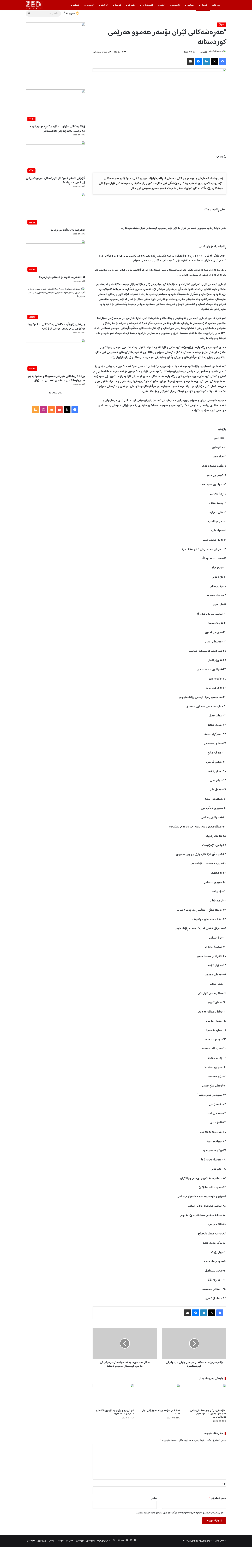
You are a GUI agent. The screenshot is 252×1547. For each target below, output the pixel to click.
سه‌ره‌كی (216, 5)
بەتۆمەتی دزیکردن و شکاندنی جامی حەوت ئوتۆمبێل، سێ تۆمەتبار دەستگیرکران (208, 1414)
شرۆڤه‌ (131, 5)
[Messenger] (198, 61)
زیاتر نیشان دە (55, 393)
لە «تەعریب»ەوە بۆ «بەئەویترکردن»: (62, 277)
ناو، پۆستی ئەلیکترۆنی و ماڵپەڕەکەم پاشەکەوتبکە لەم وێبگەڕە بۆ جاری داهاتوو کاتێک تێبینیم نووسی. (180, 1513)
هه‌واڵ (204, 5)
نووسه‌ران (80, 1540)
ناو (224, 1483)
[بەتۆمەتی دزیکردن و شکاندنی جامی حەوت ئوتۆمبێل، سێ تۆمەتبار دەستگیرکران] (205, 1395)
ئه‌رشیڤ (60, 1540)
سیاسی (190, 5)
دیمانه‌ (76, 5)
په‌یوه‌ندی (90, 1540)
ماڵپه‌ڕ (154, 1498)
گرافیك (104, 5)
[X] (214, 61)
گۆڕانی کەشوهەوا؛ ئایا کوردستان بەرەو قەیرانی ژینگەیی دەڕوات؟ (55, 180)
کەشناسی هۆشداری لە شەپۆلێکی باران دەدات (161, 1412)
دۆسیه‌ (118, 5)
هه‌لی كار (69, 1540)
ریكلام (52, 1540)
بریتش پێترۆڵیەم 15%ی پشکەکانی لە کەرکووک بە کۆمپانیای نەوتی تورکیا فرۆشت (56, 326)
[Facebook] (222, 61)
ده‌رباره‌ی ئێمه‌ (103, 1540)
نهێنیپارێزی (42, 1540)
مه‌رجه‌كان (31, 1540)
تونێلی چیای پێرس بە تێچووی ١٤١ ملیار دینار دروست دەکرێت (115, 1412)
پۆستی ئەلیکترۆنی (217, 1498)
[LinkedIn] (206, 61)
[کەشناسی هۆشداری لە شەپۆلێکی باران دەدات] (159, 1395)
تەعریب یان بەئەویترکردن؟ (68, 230)
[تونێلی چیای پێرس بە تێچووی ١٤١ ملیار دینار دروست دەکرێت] (113, 1395)
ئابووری (176, 5)
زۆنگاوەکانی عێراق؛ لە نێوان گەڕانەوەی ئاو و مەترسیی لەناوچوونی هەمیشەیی (57, 128)
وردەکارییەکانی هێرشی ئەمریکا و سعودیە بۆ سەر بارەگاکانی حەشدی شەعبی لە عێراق (56, 378)
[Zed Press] (34, 5)
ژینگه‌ (162, 5)
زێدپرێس (203, 52)
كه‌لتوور (90, 5)
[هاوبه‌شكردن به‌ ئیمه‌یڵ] (190, 61)
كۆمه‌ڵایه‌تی (147, 5)
